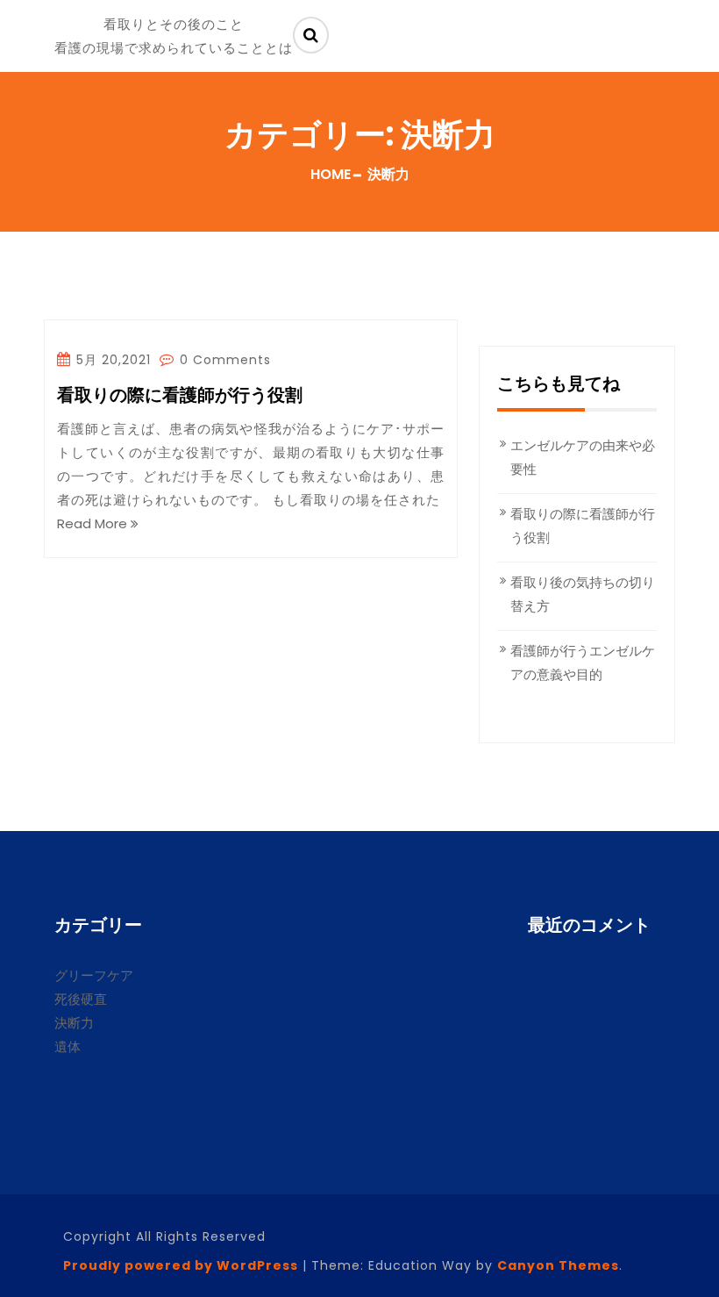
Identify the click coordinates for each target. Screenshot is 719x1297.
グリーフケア (93, 975)
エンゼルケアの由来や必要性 (582, 457)
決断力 (74, 1023)
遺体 (67, 1046)
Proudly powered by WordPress (180, 1265)
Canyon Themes (558, 1265)
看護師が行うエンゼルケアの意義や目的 (582, 662)
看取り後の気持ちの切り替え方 (582, 594)
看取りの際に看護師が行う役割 (180, 395)
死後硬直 (80, 999)
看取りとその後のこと (173, 24)
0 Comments (223, 360)
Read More (94, 523)
